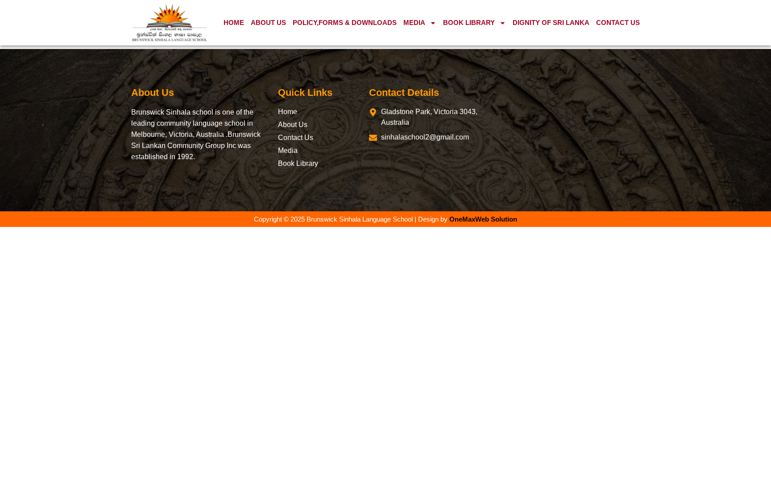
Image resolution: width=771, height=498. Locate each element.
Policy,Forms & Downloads (345, 22)
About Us (268, 22)
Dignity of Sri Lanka (551, 22)
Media (414, 22)
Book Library (469, 22)
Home (234, 22)
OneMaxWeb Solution (483, 219)
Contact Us (618, 22)
